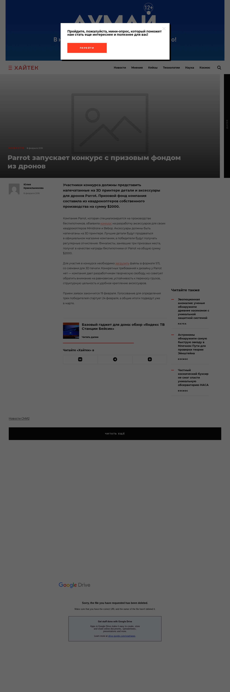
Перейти (87, 47)
